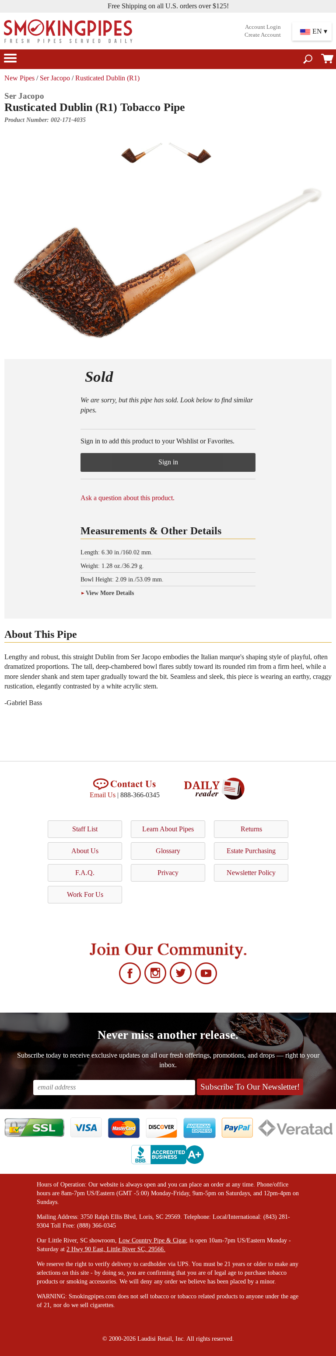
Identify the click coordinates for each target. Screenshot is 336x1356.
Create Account (263, 35)
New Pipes (19, 78)
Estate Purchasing (251, 850)
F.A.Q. (84, 872)
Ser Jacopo (55, 78)
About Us (84, 850)
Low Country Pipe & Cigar (152, 1240)
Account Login (263, 27)
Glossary (168, 850)
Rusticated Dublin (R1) (107, 78)
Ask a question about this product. (127, 498)
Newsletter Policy (251, 872)
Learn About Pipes (168, 829)
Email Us (103, 795)
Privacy (168, 872)
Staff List (85, 829)
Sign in (168, 462)
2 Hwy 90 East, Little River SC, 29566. (115, 1249)
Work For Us (85, 894)
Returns (251, 829)
